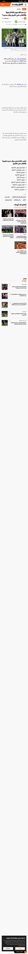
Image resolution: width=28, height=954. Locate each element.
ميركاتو (24, 234)
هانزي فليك (24, 284)
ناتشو (24, 200)
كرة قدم (19, 9)
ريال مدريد (7, 197)
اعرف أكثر (8, 948)
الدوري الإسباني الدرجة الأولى (19, 197)
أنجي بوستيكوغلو (22, 320)
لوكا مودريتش (20, 58)
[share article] (25, 18)
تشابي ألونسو (23, 218)
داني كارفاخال (20, 84)
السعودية (24, 311)
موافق (20, 948)
